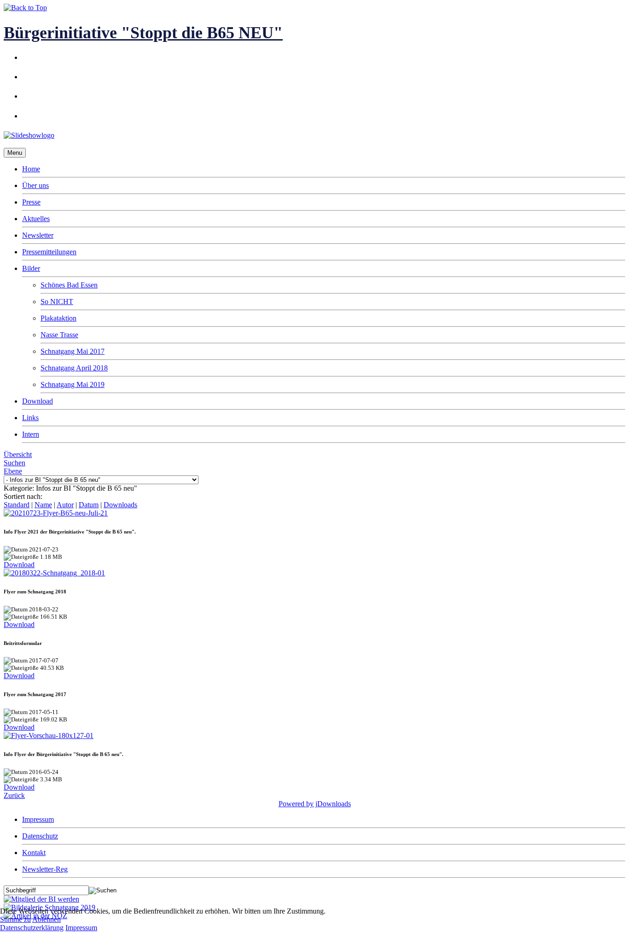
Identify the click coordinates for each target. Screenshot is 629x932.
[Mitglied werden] (41, 899)
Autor (65, 505)
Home (31, 169)
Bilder (31, 268)
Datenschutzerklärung (32, 928)
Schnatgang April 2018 (74, 368)
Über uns (35, 185)
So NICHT (57, 301)
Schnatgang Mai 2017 (73, 351)
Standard (16, 505)
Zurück (14, 795)
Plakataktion (58, 318)
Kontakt (34, 852)
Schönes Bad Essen (69, 285)
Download (37, 401)
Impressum (38, 819)
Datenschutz (40, 836)
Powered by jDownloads (315, 804)
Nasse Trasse (59, 335)
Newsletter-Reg (45, 869)
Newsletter (37, 235)
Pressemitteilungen (49, 252)
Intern (30, 434)
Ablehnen (46, 919)
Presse (31, 202)
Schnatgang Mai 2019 (73, 384)
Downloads (120, 505)
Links (30, 418)
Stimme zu (15, 919)
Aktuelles (36, 219)
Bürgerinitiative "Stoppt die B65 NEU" (143, 32)
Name (43, 505)
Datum (89, 505)
